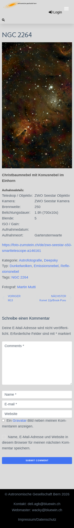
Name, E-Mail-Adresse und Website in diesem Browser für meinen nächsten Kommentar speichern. (36, 442)
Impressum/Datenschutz (37, 519)
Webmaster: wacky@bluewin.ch (37, 510)
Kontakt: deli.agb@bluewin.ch (37, 504)
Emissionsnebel (46, 266)
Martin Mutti (26, 287)
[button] (66, 8)
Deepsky (51, 260)
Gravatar (19, 421)
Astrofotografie (30, 260)
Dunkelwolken (21, 266)
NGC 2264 (19, 277)
